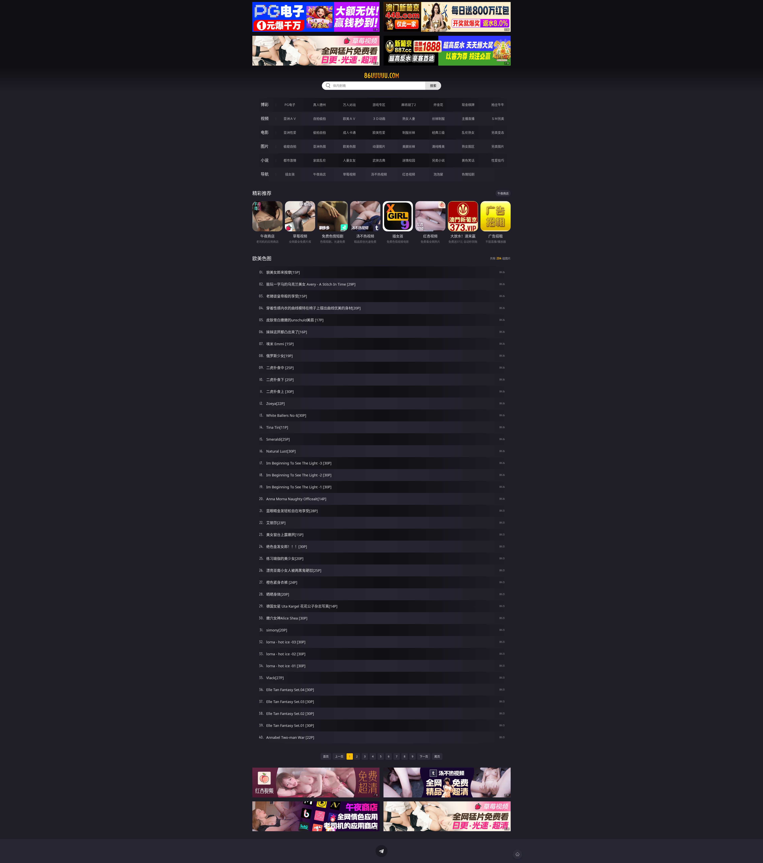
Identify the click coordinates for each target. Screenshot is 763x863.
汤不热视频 (379, 174)
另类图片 (497, 146)
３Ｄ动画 (379, 118)
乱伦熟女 (468, 132)
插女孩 (290, 174)
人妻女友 (349, 160)
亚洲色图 (319, 146)
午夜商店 (319, 174)
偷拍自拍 (319, 132)
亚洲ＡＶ (290, 118)
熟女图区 (468, 146)
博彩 (265, 104)
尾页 (437, 756)
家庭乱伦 (319, 160)
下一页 (424, 756)
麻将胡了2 (408, 105)
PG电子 (290, 105)
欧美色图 (349, 146)
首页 (326, 756)
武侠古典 (379, 160)
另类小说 (438, 160)
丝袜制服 (438, 118)
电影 (265, 132)
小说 (265, 160)
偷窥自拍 (290, 146)
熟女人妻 (408, 118)
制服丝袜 (408, 132)
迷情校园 (408, 160)
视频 (265, 118)
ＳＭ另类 (497, 118)
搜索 (433, 85)
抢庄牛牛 (497, 105)
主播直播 (468, 118)
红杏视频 (408, 174)
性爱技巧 (497, 160)
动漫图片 (379, 146)
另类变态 (497, 132)
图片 (265, 146)
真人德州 (319, 105)
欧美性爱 (379, 132)
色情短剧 (468, 174)
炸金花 (438, 105)
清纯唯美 (438, 146)
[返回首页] (517, 854)
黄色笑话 (468, 160)
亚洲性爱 (290, 132)
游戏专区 (379, 105)
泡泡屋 (438, 174)
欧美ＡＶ (349, 118)
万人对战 (349, 105)
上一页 (339, 756)
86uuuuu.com (381, 76)
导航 (265, 174)
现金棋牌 (468, 105)
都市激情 (290, 160)
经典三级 (438, 132)
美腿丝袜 (408, 146)
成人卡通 (349, 132)
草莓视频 (349, 174)
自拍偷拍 (319, 118)
